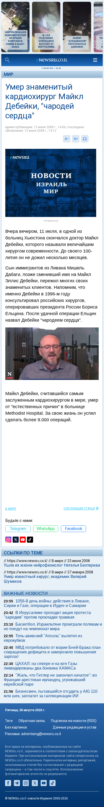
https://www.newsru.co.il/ (27, 561)
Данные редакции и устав (74, 727)
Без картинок (16, 727)
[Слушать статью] (90, 139)
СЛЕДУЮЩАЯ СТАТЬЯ (79, 508)
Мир (8, 74)
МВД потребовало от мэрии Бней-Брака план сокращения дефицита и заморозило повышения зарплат (52, 652)
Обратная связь (31, 721)
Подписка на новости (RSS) (73, 721)
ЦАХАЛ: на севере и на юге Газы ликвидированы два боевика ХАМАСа (40, 665)
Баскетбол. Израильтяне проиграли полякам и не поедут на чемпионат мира (53, 626)
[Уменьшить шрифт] (66, 139)
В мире (10, 509)
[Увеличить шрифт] (76, 139)
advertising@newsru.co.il (41, 734)
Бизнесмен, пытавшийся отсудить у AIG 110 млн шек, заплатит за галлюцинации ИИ (50, 693)
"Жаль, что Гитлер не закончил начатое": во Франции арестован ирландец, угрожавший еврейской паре (50, 679)
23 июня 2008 (78, 561)
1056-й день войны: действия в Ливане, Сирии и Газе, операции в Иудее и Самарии (47, 603)
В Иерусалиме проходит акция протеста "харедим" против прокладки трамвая (47, 614)
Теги (9, 721)
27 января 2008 (80, 572)
